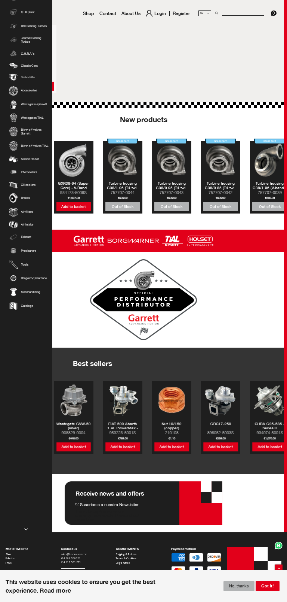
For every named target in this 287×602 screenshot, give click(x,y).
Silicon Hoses (30, 159)
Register (181, 13)
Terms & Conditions (126, 558)
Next (26, 529)
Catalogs (27, 306)
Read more (55, 590)
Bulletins (10, 558)
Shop (88, 13)
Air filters (27, 212)
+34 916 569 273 (71, 562)
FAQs (9, 563)
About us (131, 13)
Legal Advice (123, 563)
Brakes (25, 198)
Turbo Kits (28, 77)
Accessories (29, 90)
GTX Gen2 (27, 12)
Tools (24, 264)
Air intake (27, 224)
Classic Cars (29, 65)
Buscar (216, 13)
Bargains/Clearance (34, 278)
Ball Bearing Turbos (34, 26)
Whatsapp (279, 545)
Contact (107, 13)
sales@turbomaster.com (74, 554)
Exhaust (26, 237)
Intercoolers (29, 172)
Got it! (267, 586)
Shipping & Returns (126, 554)
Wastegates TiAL (32, 118)
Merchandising (30, 292)
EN (204, 13)
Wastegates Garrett (34, 104)
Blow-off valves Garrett (31, 131)
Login (160, 13)
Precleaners (28, 250)
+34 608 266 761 (71, 558)
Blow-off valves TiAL (34, 146)
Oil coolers (28, 185)
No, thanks (239, 586)
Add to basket (73, 207)
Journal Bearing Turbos (31, 39)
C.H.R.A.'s (27, 53)
